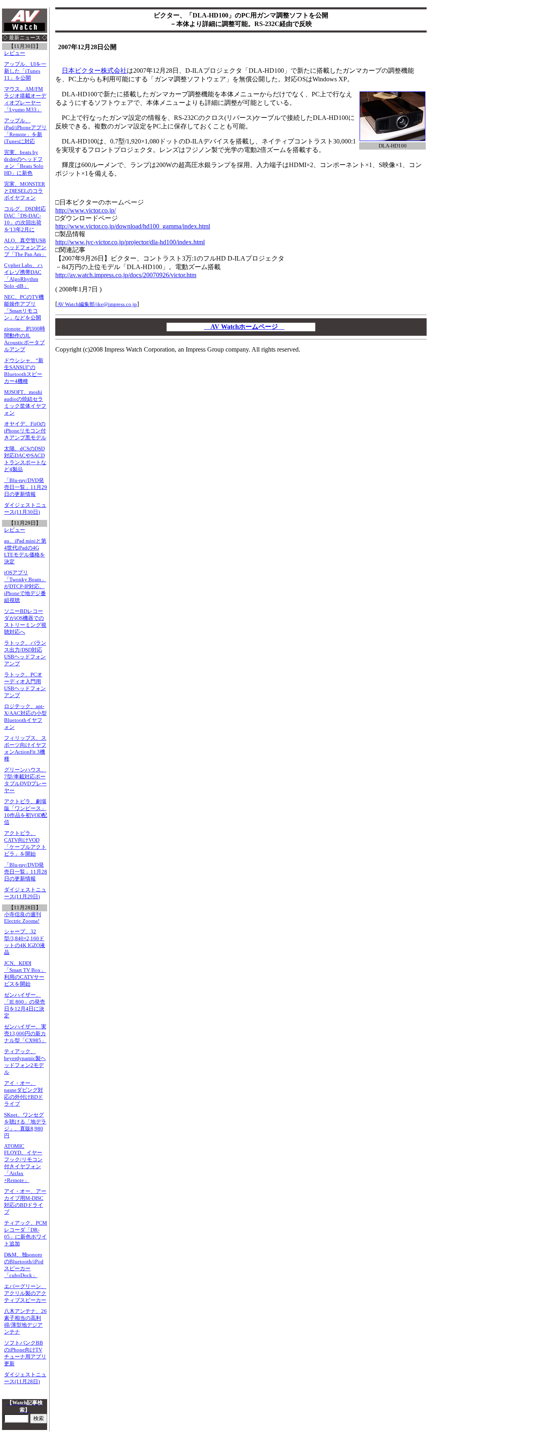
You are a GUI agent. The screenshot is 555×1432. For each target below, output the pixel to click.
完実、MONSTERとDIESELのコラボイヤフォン (24, 191)
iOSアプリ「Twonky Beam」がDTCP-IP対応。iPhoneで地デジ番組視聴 (25, 586)
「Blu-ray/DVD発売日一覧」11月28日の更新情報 (25, 872)
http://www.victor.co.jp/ (85, 210)
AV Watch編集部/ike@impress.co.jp (97, 304)
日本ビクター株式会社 (94, 70)
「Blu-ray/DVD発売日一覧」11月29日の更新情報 (25, 487)
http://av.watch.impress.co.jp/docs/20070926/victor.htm (125, 275)
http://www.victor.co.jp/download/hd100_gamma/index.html (132, 226)
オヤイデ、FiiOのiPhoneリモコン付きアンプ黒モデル (25, 431)
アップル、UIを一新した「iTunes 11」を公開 (25, 71)
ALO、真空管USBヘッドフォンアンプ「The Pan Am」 (25, 247)
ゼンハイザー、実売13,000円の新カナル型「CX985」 (25, 1033)
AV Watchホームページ (244, 326)
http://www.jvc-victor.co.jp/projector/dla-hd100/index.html (130, 242)
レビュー (14, 53)
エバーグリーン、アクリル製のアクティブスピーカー (25, 1293)
